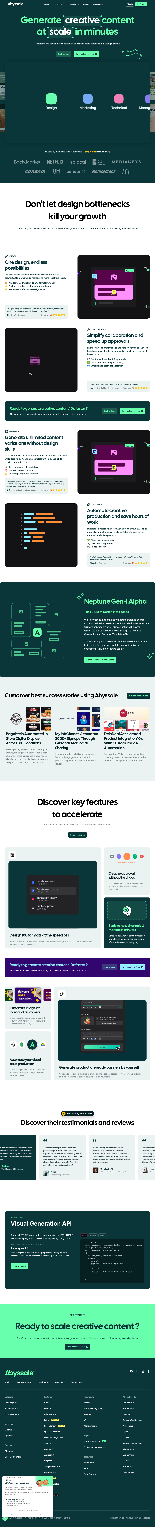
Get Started (141, 4)
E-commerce (11, 1430)
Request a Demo (24, 1382)
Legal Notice (144, 1518)
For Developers (12, 1414)
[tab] (84, 1235)
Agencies (9, 1435)
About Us (9, 1451)
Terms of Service (116, 1518)
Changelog (60, 1382)
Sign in (130, 4)
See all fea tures (77, 835)
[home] (16, 4)
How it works (43, 1382)
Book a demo (64, 54)
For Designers (11, 1402)
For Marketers (11, 1408)
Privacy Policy (131, 1518)
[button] (47, 4)
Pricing (86, 4)
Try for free (76, 1382)
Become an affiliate (14, 1457)
